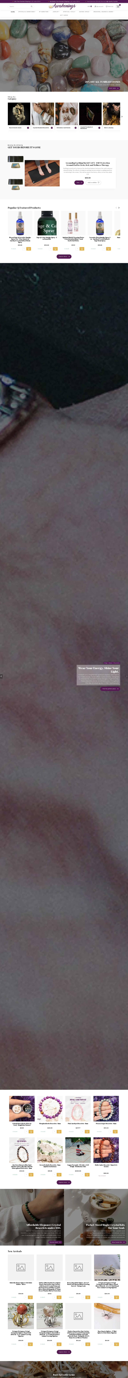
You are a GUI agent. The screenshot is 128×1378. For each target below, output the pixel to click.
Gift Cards (64, 15)
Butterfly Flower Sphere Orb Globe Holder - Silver (21, 1283)
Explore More (63, 1352)
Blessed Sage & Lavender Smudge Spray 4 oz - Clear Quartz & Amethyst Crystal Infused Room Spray (20, 240)
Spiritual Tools (69, 11)
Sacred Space (84, 11)
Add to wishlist (92, 182)
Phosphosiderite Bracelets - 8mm (50, 1123)
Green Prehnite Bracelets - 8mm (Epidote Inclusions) (50, 1165)
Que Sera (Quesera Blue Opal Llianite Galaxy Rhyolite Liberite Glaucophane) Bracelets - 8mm (22, 1166)
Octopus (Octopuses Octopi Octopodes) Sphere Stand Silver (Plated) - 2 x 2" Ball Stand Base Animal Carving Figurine (49, 1333)
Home (13, 11)
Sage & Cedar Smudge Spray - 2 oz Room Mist (47, 238)
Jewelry (56, 11)
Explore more (63, 1182)
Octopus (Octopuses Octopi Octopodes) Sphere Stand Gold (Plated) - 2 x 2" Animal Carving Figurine (21, 1333)
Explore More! (63, 256)
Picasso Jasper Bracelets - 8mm (106, 1123)
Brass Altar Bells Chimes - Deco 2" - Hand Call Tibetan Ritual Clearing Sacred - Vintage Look (78, 1284)
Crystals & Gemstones (26, 11)
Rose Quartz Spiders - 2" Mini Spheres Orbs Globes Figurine (107, 1332)
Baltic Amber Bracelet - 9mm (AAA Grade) (106, 1165)
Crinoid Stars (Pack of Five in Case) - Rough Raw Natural (21, 1124)
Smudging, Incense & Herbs (103, 11)
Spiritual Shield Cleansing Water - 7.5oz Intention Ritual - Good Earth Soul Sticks (73, 239)
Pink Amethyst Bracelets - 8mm (78, 1123)
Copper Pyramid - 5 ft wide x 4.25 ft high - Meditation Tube (78, 1165)
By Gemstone (43, 11)
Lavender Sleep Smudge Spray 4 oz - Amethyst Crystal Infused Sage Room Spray (100, 239)
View (78, 182)
